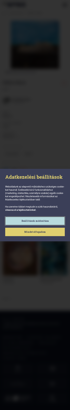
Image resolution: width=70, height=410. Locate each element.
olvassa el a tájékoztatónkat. (20, 210)
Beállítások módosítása (35, 220)
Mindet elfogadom (35, 231)
